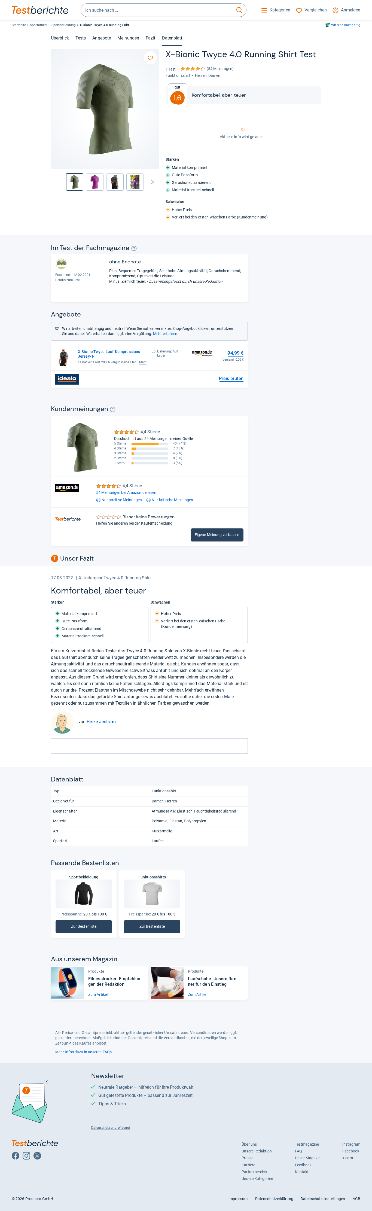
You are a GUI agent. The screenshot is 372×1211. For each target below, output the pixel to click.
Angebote (101, 38)
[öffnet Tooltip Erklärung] (133, 248)
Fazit (150, 38)
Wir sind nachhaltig (345, 25)
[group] (94, 182)
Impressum (238, 1199)
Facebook (350, 1151)
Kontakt (302, 1172)
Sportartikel (38, 25)
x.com (347, 1158)
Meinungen (128, 38)
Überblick (60, 38)
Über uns (249, 1144)
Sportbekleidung (63, 25)
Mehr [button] (143, 362)
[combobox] (157, 10)
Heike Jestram (101, 721)
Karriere (248, 1165)
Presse (247, 1158)
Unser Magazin (308, 1158)
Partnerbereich (254, 1172)
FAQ (298, 1151)
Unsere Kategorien (257, 1178)
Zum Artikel (98, 994)
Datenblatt (172, 38)
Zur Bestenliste (91, 927)
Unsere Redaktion (257, 1151)
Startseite (19, 25)
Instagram (351, 1144)
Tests (80, 38)
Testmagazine (307, 1144)
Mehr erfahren (165, 333)
